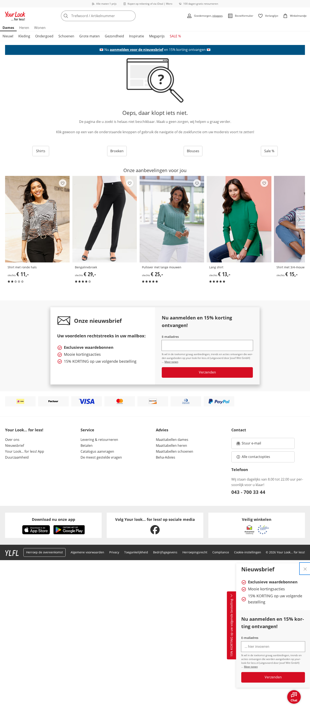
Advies (162, 429)
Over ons (12, 439)
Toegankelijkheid (136, 552)
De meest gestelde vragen (101, 457)
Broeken (117, 151)
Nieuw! (8, 36)
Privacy (114, 552)
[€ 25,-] (171, 219)
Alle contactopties (256, 456)
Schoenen (66, 36)
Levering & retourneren (99, 439)
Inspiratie (136, 36)
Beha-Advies (165, 457)
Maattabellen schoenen (174, 451)
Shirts (40, 151)
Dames (8, 27)
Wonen (40, 27)
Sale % (269, 151)
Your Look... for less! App (24, 451)
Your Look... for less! (24, 429)
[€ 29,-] (104, 219)
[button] (300, 219)
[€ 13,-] (239, 219)
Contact (238, 429)
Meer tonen (251, 666)
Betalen (87, 445)
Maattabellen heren (171, 445)
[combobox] (107, 16)
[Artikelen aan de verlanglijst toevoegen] (62, 183)
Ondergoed (44, 36)
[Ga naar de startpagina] (15, 15)
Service (87, 429)
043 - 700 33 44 (248, 492)
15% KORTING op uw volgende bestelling (231, 628)
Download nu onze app (53, 519)
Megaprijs (157, 36)
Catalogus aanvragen (97, 451)
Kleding (24, 36)
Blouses (193, 151)
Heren (24, 27)
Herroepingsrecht (194, 552)
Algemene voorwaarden (87, 552)
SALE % (175, 36)
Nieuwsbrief (14, 445)
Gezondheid (114, 36)
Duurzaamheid (17, 457)
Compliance (220, 552)
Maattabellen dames (172, 439)
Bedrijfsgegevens (165, 552)
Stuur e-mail (251, 444)
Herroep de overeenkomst (44, 552)
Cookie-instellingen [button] (247, 552)
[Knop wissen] (131, 16)
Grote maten (89, 36)
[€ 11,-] (37, 219)
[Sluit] (305, 568)
